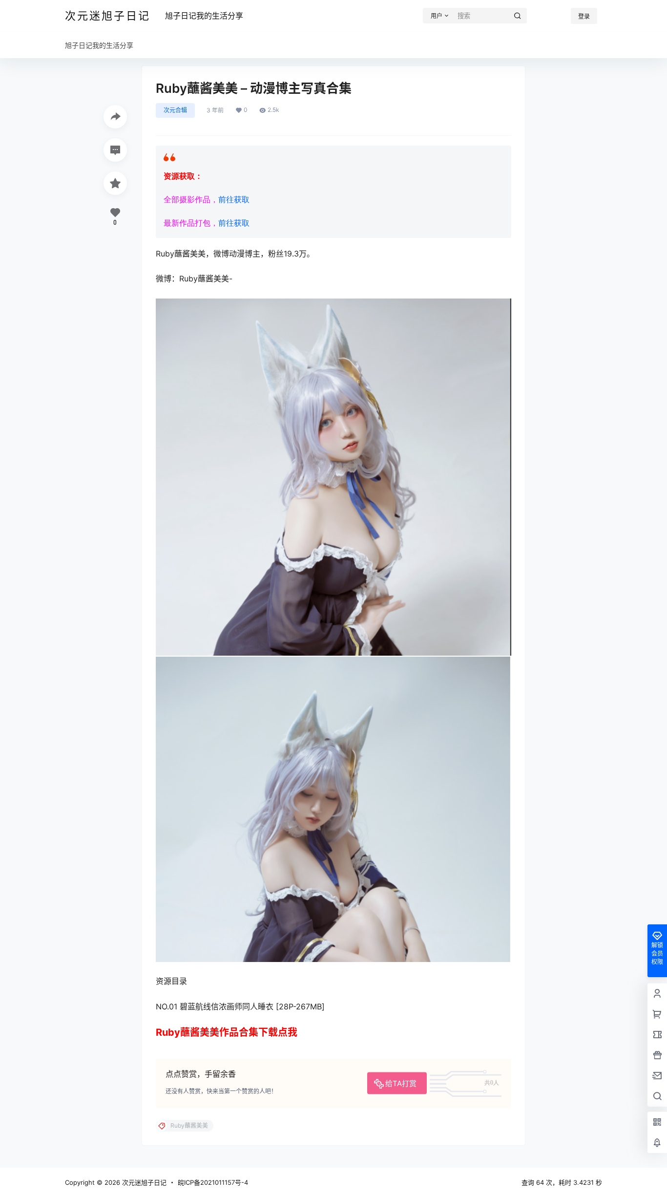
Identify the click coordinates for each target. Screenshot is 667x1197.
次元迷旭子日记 (143, 1182)
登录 (584, 16)
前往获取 (234, 199)
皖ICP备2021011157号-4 (213, 1182)
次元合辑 (175, 110)
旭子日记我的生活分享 (204, 16)
